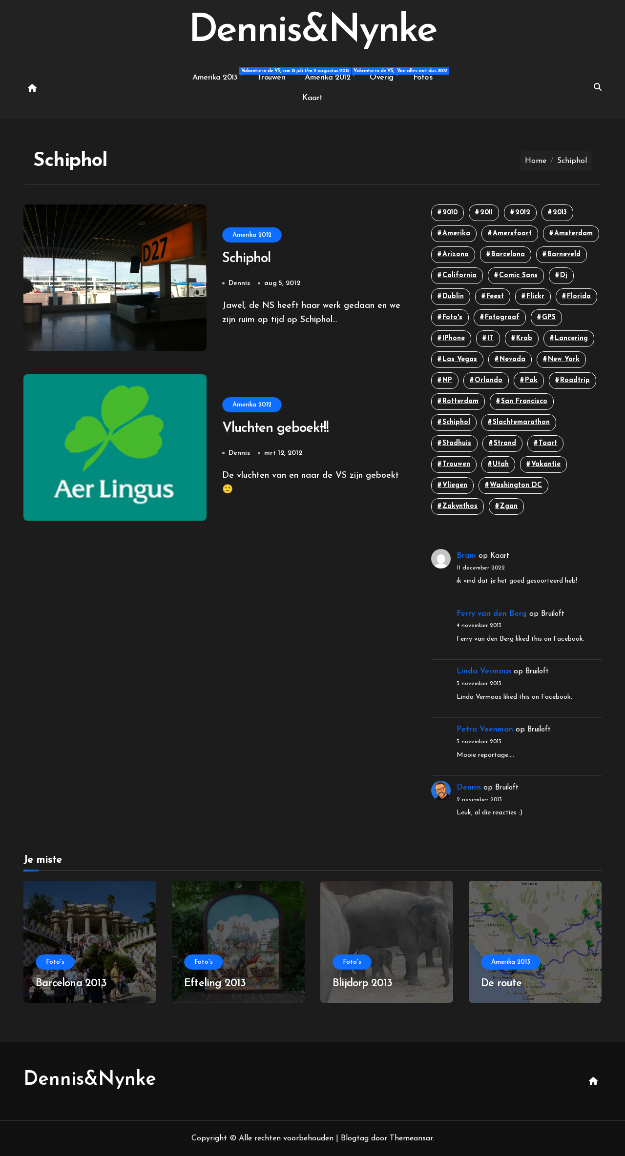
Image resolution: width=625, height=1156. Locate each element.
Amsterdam (573, 233)
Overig (386, 74)
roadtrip (575, 380)
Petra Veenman (485, 729)
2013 (560, 212)
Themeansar (411, 1138)
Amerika (456, 233)
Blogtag (355, 1138)
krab (524, 338)
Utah (501, 464)
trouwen (456, 464)
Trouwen (271, 77)
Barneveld (564, 254)
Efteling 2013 (215, 983)
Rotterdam (460, 401)
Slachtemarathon (521, 422)
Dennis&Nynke (312, 31)
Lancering (571, 338)
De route (501, 983)
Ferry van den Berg (492, 614)
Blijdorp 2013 (363, 983)
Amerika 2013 (219, 74)
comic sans (518, 275)
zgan (509, 506)
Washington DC (516, 485)
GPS (549, 317)
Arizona (455, 254)
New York (564, 359)
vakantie (546, 464)
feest (495, 296)
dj (563, 275)
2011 (486, 212)
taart (548, 443)
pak (531, 380)
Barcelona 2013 (71, 983)
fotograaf (502, 317)
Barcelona (508, 254)
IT (490, 338)
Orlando (488, 380)
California (459, 275)
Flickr (535, 296)
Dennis (239, 283)
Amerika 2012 (332, 74)
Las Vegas (459, 359)
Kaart (312, 98)
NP (447, 380)
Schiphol (246, 258)
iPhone (453, 338)
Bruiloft (552, 614)
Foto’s (423, 77)
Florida (579, 296)
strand (505, 443)
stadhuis (456, 443)
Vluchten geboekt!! (275, 428)
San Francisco (524, 401)
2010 (450, 212)
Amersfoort (512, 233)
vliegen (454, 485)
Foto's (452, 317)
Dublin (453, 296)
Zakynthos (460, 506)
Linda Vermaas (484, 671)
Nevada (512, 359)
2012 (522, 212)
